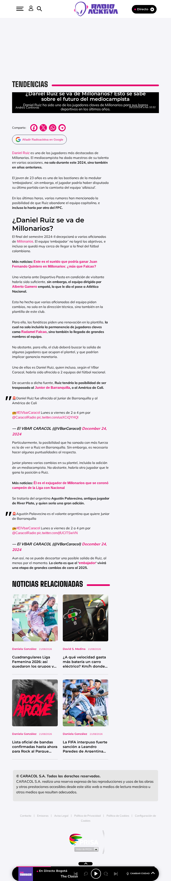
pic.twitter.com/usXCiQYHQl (57, 417)
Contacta (25, 815)
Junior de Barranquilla (52, 387)
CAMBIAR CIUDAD (140, 873)
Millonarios (25, 241)
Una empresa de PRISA (85, 839)
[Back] (76, 874)
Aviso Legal (61, 815)
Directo (142, 9)
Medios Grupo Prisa (86, 849)
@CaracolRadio (24, 417)
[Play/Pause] (96, 874)
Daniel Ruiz (21, 153)
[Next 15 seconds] (106, 874)
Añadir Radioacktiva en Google (42, 139)
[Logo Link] (98, 8)
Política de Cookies (118, 815)
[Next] (116, 874)
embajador (87, 563)
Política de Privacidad (87, 815)
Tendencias (30, 84)
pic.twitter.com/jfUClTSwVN (57, 533)
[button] (19, 8)
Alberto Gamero (24, 286)
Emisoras (42, 815)
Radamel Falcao (34, 332)
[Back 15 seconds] (86, 874)
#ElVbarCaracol (28, 412)
